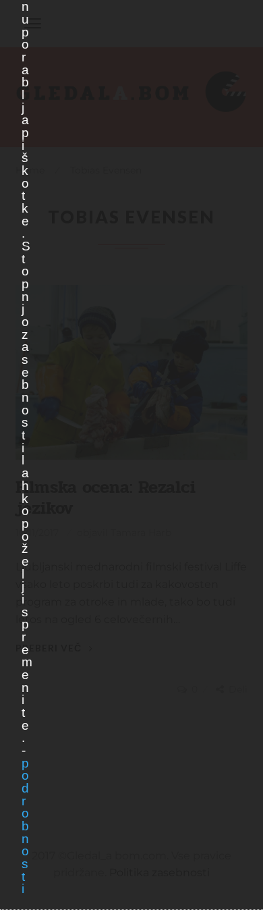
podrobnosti (25, 826)
